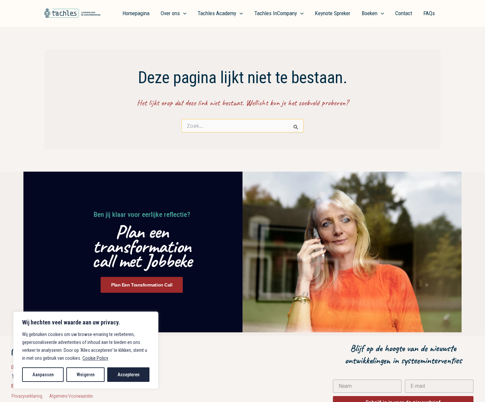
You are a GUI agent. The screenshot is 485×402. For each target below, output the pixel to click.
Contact (403, 13)
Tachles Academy (217, 13)
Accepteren (128, 374)
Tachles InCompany (275, 13)
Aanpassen (43, 374)
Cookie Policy (95, 358)
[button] (183, 13)
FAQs (429, 13)
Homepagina (135, 13)
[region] (85, 350)
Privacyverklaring (30, 396)
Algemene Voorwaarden (71, 396)
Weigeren (86, 374)
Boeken (369, 13)
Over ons (170, 13)
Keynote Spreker (332, 13)
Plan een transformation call (141, 284)
